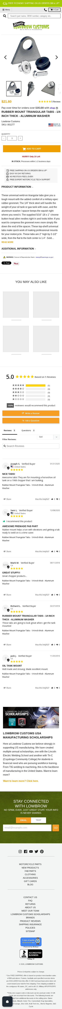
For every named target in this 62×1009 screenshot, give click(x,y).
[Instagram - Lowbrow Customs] (20, 851)
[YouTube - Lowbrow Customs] (31, 851)
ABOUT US (30, 907)
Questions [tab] (26, 430)
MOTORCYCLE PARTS (30, 864)
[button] (53, 499)
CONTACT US (30, 897)
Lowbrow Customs (11, 121)
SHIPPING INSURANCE (30, 924)
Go (55, 827)
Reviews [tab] (8, 430)
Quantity (6, 134)
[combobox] (34, 16)
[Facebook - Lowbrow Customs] (25, 851)
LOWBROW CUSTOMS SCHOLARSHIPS (30, 914)
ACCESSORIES (30, 878)
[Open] (7, 1001)
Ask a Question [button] (32, 420)
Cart (55, 10)
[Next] (56, 57)
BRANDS (30, 917)
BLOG (30, 884)
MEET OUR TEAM (30, 911)
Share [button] (8, 499)
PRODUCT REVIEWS (30, 921)
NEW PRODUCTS (30, 868)
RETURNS (30, 904)
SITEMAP (30, 931)
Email (23, 820)
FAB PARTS (30, 871)
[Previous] (5, 57)
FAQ (30, 900)
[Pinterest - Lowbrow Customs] (42, 851)
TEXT (38, 820)
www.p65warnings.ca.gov (44, 257)
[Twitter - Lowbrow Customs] (36, 851)
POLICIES (30, 928)
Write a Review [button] (32, 413)
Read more (7, 242)
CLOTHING (30, 874)
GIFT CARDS (30, 881)
